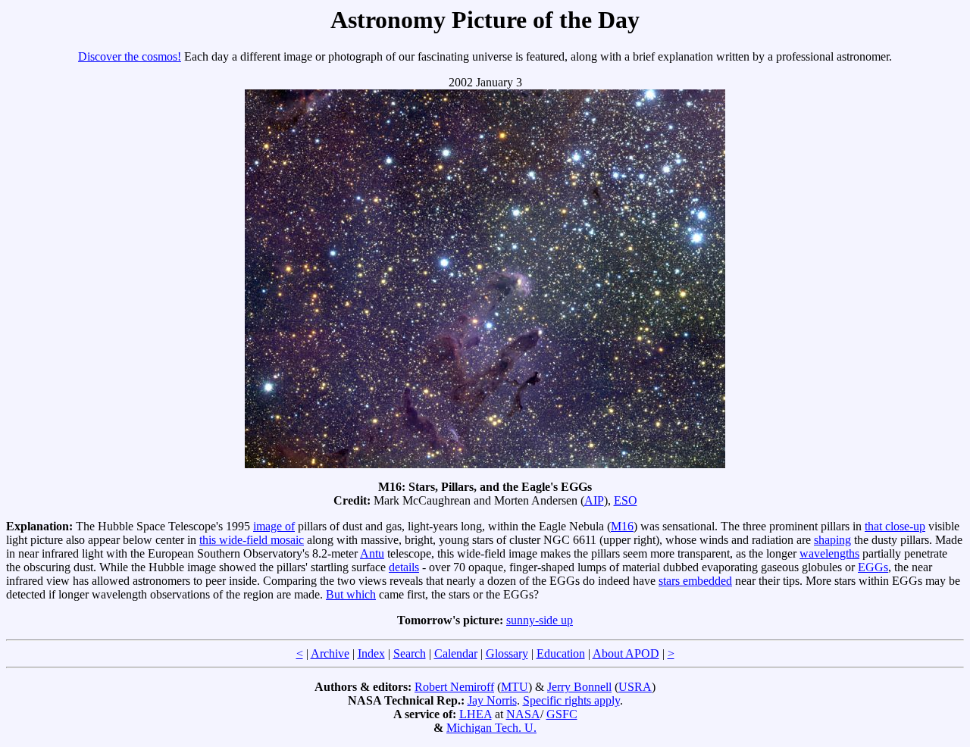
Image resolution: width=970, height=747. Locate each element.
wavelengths (829, 553)
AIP (594, 500)
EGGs (873, 567)
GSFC (561, 714)
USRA (635, 686)
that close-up (895, 526)
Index (371, 653)
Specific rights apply (571, 700)
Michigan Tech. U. (491, 727)
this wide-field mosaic (251, 539)
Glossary (507, 653)
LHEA (475, 714)
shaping (832, 539)
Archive (330, 653)
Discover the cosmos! (129, 56)
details (404, 567)
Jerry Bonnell (579, 686)
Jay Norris (492, 700)
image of (274, 526)
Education (561, 653)
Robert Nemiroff (454, 686)
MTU (514, 686)
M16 (622, 526)
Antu (372, 553)
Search (409, 653)
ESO (625, 500)
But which (351, 594)
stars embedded (695, 580)
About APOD (626, 653)
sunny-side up (539, 620)
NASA (523, 714)
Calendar (455, 653)
